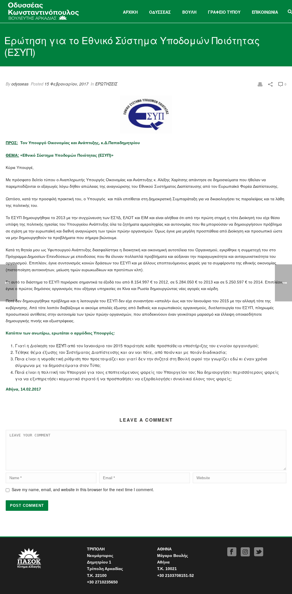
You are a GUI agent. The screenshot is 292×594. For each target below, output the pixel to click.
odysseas (20, 84)
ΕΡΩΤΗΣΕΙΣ (106, 84)
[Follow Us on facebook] (231, 552)
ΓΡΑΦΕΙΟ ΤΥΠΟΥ (224, 12)
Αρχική (130, 12)
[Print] (260, 84)
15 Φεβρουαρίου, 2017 (66, 84)
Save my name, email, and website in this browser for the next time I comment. (83, 489)
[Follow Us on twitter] (258, 552)
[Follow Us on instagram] (245, 552)
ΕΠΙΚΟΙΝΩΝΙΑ (265, 12)
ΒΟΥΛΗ (189, 12)
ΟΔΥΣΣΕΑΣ (160, 12)
